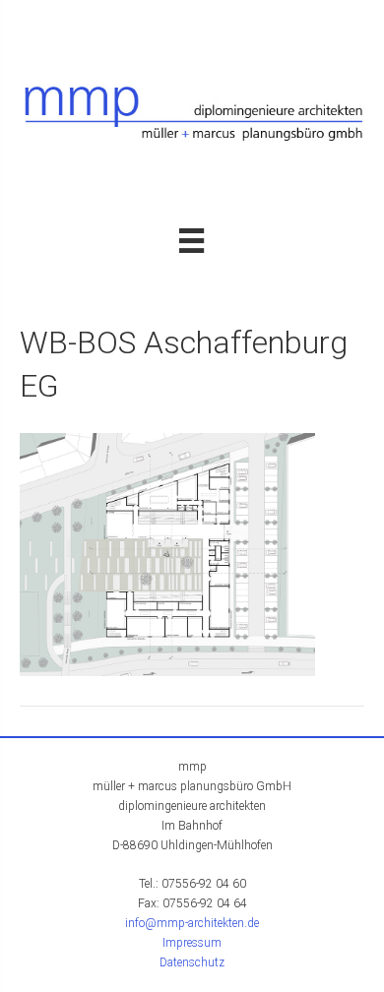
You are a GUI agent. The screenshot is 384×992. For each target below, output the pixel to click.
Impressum (192, 943)
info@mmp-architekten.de (192, 923)
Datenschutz (192, 962)
